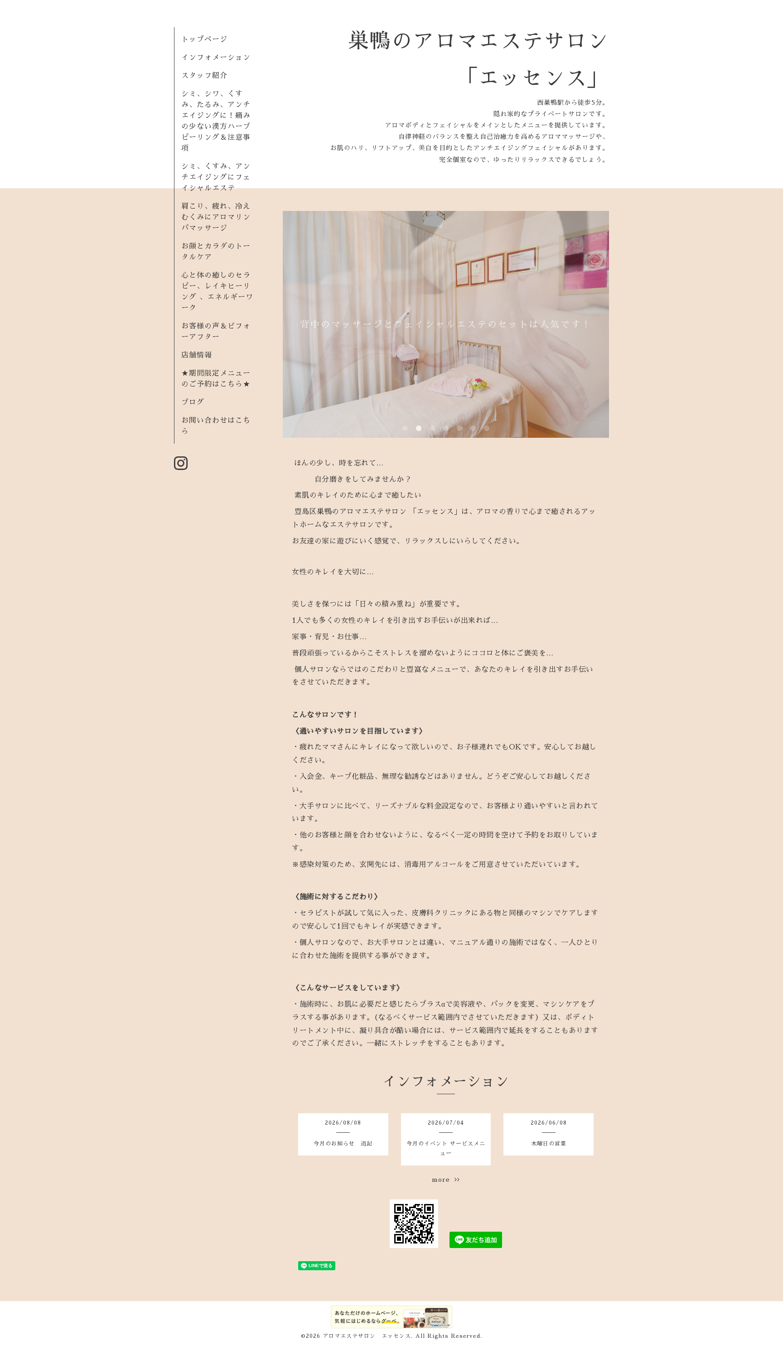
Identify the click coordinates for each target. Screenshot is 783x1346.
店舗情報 (196, 355)
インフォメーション (216, 57)
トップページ (204, 39)
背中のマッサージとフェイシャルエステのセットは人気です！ (446, 324)
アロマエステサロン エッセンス (367, 1336)
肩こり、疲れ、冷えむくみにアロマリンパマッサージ (216, 217)
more (443, 1179)
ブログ (192, 402)
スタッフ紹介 (204, 75)
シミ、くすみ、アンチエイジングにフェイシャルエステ (216, 177)
